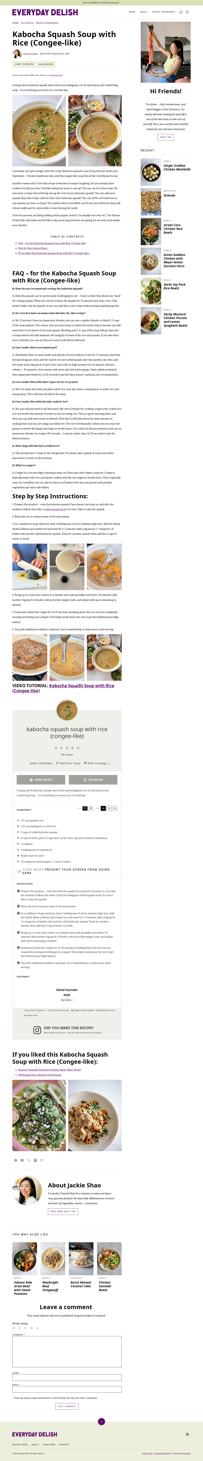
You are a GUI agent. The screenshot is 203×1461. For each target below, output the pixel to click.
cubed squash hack (55, 509)
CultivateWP (185, 1453)
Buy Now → (67, 999)
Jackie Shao (30, 54)
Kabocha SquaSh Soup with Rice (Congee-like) (63, 688)
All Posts (27, 23)
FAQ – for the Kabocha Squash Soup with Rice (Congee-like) (52, 243)
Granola (169, 195)
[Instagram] (187, 1434)
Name (16, 1373)
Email (16, 1385)
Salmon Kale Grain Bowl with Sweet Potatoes (23, 1288)
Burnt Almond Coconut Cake (81, 1284)
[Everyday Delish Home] (45, 12)
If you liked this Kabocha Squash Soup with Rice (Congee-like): (54, 253)
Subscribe (49, 1444)
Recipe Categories (163, 12)
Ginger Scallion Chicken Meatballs (177, 167)
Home (132, 12)
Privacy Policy (147, 1453)
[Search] (187, 12)
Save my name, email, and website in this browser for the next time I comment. (56, 1398)
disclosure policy (57, 75)
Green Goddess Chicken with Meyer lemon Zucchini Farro (174, 260)
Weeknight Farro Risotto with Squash (39, 1075)
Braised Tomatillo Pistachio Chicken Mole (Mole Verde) (49, 1069)
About (144, 12)
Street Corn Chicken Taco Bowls (173, 229)
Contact (64, 1444)
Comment (19, 1335)
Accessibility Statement (162, 1453)
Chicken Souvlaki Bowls (105, 1286)
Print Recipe (43, 779)
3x (115, 808)
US (85, 808)
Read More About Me (63, 1211)
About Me (165, 137)
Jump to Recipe (24, 64)
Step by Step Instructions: (33, 248)
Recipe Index (20, 1444)
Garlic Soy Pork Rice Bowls (174, 286)
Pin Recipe (95, 779)
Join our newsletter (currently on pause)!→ (101, 2)
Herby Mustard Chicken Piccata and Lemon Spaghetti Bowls (175, 320)
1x (103, 808)
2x (109, 808)
